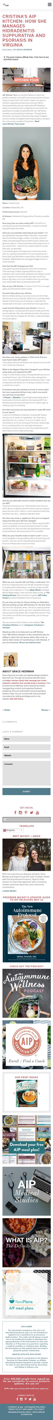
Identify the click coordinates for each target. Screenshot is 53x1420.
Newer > (46, 710)
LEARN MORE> (9, 891)
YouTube (6, 628)
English (10, 830)
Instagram (29, 625)
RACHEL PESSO (25, 1412)
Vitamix (7, 397)
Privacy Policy (15, 1409)
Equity (41, 1409)
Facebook (38, 625)
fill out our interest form (29, 642)
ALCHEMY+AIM (26, 1414)
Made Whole (35, 590)
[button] (50, 4)
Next (39, 1093)
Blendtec (17, 397)
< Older (6, 710)
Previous (14, 1093)
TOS (35, 1409)
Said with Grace (16, 699)
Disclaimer (27, 1409)
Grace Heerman (24, 49)
